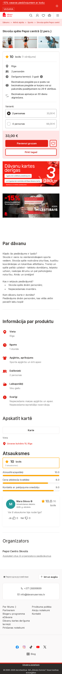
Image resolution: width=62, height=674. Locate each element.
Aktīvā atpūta (18, 22)
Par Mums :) (9, 606)
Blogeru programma (14, 613)
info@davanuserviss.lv (33, 594)
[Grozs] (49, 15)
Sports (30, 22)
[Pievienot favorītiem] (53, 143)
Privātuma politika (41, 606)
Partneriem (9, 610)
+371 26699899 (33, 588)
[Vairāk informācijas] (41, 76)
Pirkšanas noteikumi (14, 627)
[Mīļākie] (43, 15)
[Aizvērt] (57, 6)
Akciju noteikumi (41, 610)
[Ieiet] (37, 15)
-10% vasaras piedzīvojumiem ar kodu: (24, 2)
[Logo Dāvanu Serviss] (10, 15)
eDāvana (7, 617)
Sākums (6, 22)
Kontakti (36, 613)
